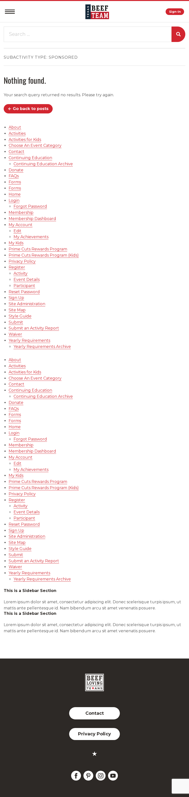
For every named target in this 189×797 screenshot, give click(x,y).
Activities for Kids (25, 139)
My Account (20, 224)
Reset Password (24, 291)
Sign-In (175, 12)
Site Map (17, 310)
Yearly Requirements (29, 340)
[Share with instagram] (101, 776)
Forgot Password (30, 206)
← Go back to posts (28, 108)
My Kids (16, 243)
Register (17, 267)
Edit (17, 231)
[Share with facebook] (76, 776)
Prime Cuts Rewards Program (38, 249)
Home (15, 194)
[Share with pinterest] (88, 776)
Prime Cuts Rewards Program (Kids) (44, 255)
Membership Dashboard (32, 218)
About (15, 127)
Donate (16, 170)
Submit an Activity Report (34, 328)
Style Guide (20, 316)
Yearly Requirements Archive (42, 346)
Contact (16, 151)
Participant (24, 285)
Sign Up (16, 297)
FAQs (14, 176)
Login (14, 200)
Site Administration (27, 304)
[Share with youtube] (113, 776)
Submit (16, 322)
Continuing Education (30, 157)
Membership (21, 212)
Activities (17, 133)
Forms (15, 182)
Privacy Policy (22, 261)
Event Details (27, 279)
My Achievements (31, 236)
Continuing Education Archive (43, 164)
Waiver (15, 334)
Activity (21, 273)
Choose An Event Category (35, 145)
